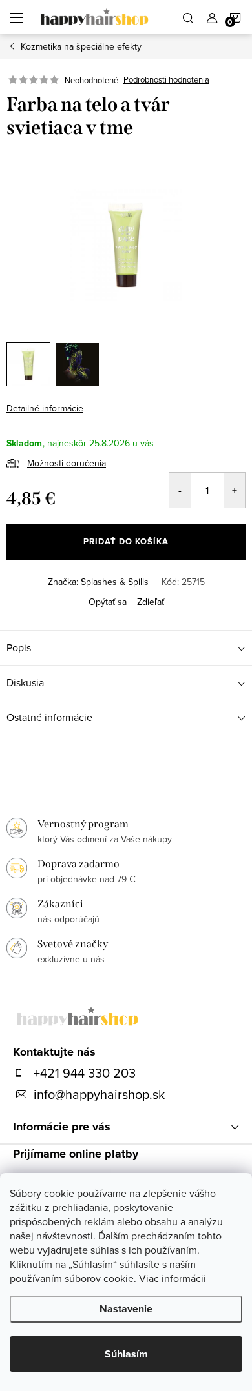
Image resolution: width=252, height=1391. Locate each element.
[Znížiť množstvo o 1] (180, 490)
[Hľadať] (188, 17)
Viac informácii (172, 1278)
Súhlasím (126, 1354)
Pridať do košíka (126, 541)
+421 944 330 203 (85, 1073)
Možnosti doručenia (66, 463)
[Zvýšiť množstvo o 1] (234, 490)
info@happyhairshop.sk (99, 1094)
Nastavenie (126, 1308)
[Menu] (17, 17)
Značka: (98, 581)
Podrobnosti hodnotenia (166, 80)
